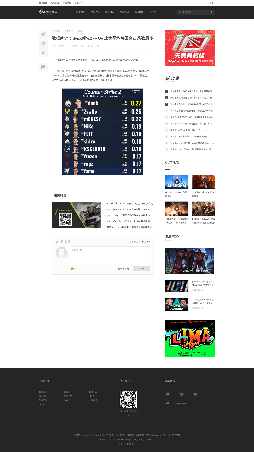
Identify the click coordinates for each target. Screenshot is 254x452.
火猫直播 (93, 400)
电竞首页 (55, 3)
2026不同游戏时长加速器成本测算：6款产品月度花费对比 (196, 104)
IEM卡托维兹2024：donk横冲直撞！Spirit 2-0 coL (131, 209)
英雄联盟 (138, 12)
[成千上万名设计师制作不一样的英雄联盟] (189, 273)
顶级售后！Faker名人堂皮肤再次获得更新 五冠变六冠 (203, 223)
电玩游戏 (43, 396)
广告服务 (110, 435)
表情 (74, 269)
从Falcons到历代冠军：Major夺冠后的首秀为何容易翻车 (202, 285)
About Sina (88, 435)
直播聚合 (109, 12)
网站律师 (140, 435)
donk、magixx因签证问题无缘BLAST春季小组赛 (130, 215)
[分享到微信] (181, 394)
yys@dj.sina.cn (180, 403)
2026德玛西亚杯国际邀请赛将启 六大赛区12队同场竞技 (195, 124)
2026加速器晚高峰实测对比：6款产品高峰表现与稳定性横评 (197, 111)
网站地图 (99, 435)
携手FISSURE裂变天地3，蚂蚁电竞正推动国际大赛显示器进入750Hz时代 (203, 117)
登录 (211, 3)
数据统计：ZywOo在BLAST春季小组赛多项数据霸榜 (132, 227)
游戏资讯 (95, 12)
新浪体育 (79, 3)
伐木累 (42, 404)
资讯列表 (69, 31)
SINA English (152, 435)
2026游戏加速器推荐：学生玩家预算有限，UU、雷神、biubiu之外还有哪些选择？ (207, 136)
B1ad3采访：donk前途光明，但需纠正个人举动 (130, 203)
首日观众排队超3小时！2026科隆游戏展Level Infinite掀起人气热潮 (200, 143)
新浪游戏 (67, 3)
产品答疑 (176, 435)
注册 (127, 269)
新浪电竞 (56, 31)
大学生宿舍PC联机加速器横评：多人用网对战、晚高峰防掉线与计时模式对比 (205, 91)
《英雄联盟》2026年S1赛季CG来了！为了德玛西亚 (176, 223)
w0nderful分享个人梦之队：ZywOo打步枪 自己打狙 (132, 221)
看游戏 (67, 392)
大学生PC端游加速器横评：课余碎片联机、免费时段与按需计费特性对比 (203, 98)
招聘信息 (130, 435)
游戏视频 (124, 12)
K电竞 (91, 396)
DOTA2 (152, 12)
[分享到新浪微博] (167, 394)
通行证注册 (165, 435)
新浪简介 (78, 435)
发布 (141, 268)
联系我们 (120, 435)
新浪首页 (43, 3)
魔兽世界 (68, 396)
